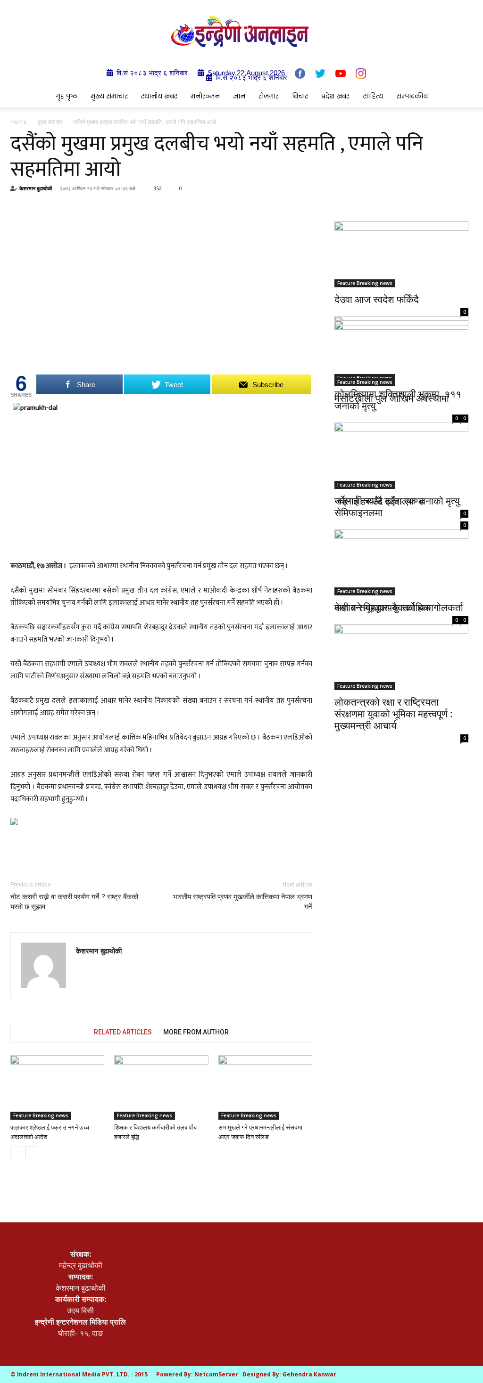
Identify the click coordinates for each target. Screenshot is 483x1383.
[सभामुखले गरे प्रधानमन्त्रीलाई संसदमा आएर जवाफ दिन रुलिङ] (265, 1087)
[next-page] (31, 1152)
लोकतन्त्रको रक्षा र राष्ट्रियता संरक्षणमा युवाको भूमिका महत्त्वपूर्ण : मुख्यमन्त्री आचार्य (393, 713)
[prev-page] (16, 1152)
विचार (300, 96)
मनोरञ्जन (205, 96)
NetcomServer (216, 1374)
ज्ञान (239, 96)
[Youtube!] (340, 73)
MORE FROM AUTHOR (196, 1032)
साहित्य (373, 96)
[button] (461, 96)
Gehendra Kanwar (309, 1374)
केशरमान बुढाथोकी (35, 188)
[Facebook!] (300, 73)
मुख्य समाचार (109, 96)
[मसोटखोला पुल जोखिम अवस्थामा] (401, 353)
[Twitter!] (320, 73)
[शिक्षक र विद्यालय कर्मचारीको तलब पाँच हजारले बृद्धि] (161, 1087)
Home (18, 122)
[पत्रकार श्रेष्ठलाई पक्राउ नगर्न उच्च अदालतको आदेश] (57, 1087)
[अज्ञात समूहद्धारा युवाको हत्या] (401, 556)
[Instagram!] (361, 73)
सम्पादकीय (412, 96)
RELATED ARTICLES (123, 1032)
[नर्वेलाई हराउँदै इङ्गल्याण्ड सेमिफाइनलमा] (401, 454)
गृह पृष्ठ (66, 96)
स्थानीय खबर (159, 96)
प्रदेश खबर (335, 96)
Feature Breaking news (40, 1115)
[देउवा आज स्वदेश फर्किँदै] (401, 254)
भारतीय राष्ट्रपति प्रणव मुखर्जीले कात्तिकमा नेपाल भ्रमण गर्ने (242, 902)
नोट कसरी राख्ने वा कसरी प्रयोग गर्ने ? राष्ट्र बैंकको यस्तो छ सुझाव (74, 902)
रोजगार (268, 96)
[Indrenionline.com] (241, 31)
